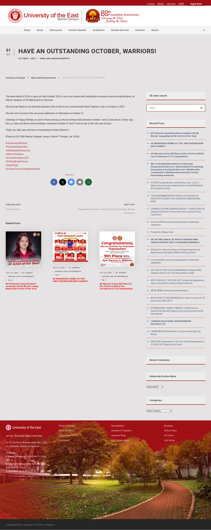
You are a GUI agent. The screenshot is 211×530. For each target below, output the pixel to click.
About (40, 30)
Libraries (140, 30)
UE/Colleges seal (120, 440)
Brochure (168, 425)
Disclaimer (64, 440)
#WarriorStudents (15, 154)
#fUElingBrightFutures (17, 161)
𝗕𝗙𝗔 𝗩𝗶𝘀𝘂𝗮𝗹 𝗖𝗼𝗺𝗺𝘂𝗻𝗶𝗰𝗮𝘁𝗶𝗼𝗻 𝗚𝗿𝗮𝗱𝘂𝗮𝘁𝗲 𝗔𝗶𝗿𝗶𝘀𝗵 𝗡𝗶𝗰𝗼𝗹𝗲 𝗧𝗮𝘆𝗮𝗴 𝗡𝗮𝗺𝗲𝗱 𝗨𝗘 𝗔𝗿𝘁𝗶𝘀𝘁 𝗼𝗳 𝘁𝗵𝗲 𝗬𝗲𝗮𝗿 (22, 286)
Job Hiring (169, 440)
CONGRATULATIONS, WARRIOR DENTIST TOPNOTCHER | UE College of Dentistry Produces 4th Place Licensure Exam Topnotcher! (178, 212)
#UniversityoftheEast (16, 143)
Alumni (155, 30)
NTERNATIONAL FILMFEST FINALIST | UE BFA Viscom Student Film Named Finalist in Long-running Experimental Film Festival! (177, 311)
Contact (151, 4)
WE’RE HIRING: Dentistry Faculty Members (169, 290)
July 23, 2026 (12, 273)
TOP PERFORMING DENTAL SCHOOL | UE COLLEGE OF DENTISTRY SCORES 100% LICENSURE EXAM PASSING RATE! (175, 199)
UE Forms (169, 435)
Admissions (56, 30)
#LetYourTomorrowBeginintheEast (23, 169)
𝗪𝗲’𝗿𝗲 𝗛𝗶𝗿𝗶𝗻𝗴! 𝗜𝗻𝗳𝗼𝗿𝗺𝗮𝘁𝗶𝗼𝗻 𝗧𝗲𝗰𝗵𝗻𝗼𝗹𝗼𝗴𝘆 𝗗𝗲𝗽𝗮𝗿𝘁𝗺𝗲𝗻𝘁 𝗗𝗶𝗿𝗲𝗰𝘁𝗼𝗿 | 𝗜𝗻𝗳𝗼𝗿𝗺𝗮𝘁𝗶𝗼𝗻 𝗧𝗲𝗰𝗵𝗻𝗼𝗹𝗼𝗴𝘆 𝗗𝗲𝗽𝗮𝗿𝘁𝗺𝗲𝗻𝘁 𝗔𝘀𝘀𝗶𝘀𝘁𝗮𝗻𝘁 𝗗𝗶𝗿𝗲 (177, 169)
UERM (181, 4)
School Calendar (77, 30)
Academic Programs (121, 430)
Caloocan (171, 4)
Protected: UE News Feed (162, 232)
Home (27, 30)
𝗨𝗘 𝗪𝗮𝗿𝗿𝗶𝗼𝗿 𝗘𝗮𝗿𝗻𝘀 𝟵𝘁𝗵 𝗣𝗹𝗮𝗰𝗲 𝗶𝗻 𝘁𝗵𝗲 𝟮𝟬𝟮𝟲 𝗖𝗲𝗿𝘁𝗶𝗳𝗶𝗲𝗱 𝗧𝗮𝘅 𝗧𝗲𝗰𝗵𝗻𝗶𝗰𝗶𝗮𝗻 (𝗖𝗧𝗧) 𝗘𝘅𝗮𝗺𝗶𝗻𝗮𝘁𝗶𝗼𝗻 (116, 286)
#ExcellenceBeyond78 (17, 157)
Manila (161, 4)
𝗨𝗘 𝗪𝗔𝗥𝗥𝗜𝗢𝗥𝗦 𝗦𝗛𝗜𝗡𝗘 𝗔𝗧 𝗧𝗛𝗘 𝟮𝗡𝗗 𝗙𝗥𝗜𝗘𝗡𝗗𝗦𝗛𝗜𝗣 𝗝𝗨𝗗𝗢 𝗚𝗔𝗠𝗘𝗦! (70, 280)
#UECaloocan (23, 150)
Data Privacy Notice (68, 435)
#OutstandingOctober (16, 146)
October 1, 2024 (26, 58)
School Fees (170, 430)
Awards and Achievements (21, 276)
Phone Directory (67, 425)
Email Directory (66, 430)
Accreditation (117, 425)
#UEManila (11, 150)
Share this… (70, 175)
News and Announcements (55, 58)
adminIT (29, 273)
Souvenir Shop (118, 435)
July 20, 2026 (105, 273)
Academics (98, 30)
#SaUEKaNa (12, 165)
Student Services (120, 30)
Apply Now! (196, 4)
